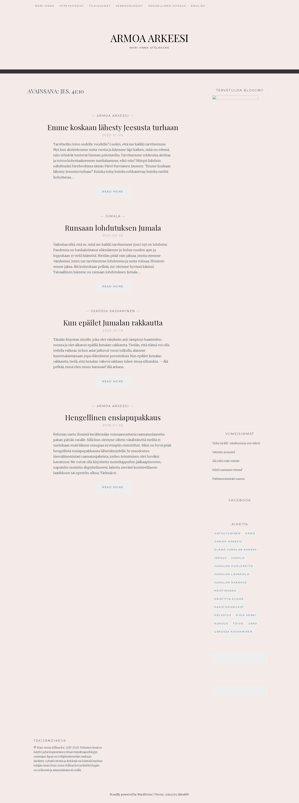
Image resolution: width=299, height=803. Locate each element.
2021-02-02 (113, 235)
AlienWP (183, 794)
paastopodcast (229, 606)
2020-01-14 (113, 330)
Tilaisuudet (100, 5)
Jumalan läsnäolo (232, 574)
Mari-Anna (45, 5)
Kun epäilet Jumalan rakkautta (113, 322)
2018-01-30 (113, 425)
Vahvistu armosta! (223, 452)
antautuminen (227, 533)
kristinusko (225, 590)
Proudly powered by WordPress (131, 794)
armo (250, 533)
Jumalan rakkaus (230, 582)
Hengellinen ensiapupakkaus (113, 417)
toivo (238, 623)
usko (253, 623)
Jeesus (220, 557)
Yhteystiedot (71, 5)
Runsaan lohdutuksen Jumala (113, 227)
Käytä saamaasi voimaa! (227, 470)
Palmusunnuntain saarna (228, 479)
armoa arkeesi (113, 116)
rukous (221, 623)
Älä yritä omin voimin (225, 461)
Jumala (113, 216)
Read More (116, 193)
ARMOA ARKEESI (149, 38)
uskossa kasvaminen (113, 311)
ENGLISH (198, 5)
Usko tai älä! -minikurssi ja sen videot (236, 443)
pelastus (222, 615)
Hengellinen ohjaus (167, 5)
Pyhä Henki (246, 615)
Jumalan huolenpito (233, 565)
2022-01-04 (112, 135)
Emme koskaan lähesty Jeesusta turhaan (112, 127)
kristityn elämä (229, 598)
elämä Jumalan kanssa (235, 549)
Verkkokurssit (129, 5)
